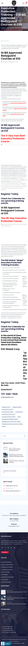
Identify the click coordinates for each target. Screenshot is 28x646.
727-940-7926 (9, 394)
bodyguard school (6, 407)
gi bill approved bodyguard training (10, 419)
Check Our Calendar (11, 198)
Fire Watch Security (6, 582)
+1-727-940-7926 (14, 520)
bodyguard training (17, 407)
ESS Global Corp (19, 412)
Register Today (9, 194)
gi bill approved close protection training (11, 421)
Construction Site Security (8, 577)
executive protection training (8, 416)
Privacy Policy (17, 643)
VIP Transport (5, 574)
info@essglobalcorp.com (7, 397)
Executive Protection (6, 562)
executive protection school (8, 414)
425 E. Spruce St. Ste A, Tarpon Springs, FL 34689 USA (14, 515)
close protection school (7, 409)
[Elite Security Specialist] (14, 3)
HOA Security (5, 579)
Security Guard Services (7, 564)
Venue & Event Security (7, 567)
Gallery (23, 643)
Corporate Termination (7, 569)
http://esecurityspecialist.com (13, 491)
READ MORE (4, 552)
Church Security (5, 572)
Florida (19, 416)
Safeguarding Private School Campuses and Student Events (16, 455)
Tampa (3, 426)
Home (3, 27)
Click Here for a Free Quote (9, 471)
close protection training (7, 412)
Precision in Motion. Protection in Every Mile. (16, 461)
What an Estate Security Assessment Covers (14, 449)
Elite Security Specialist (13, 639)
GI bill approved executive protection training (12, 424)
